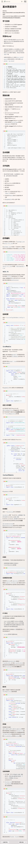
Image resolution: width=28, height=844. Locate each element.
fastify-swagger (9, 126)
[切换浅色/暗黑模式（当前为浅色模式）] (22, 1)
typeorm (20, 24)
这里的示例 (19, 412)
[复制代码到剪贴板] (23, 67)
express (10, 274)
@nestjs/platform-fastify (11, 116)
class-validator (11, 28)
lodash (6, 98)
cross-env (7, 101)
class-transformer (10, 103)
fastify (13, 30)
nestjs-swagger (9, 120)
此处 (22, 520)
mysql (5, 51)
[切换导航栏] (2, 1)
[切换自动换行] (21, 67)
